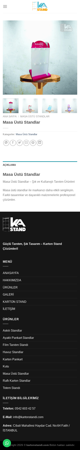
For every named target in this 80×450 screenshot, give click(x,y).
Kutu (6, 366)
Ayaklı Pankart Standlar (18, 337)
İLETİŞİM (9, 308)
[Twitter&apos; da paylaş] (20, 143)
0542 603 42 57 (25, 408)
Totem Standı (11, 387)
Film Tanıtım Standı (15, 344)
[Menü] (5, 6)
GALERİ (8, 294)
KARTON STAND (14, 301)
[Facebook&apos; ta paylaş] (13, 143)
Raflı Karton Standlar (16, 380)
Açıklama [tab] (9, 165)
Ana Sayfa (10, 116)
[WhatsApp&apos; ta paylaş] (6, 143)
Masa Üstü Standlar (34, 116)
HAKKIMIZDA (12, 280)
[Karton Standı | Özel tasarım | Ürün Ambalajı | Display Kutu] (40, 6)
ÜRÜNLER (10, 287)
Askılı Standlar (12, 330)
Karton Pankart (13, 359)
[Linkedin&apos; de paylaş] (40, 143)
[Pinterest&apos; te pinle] (33, 143)
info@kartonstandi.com (28, 417)
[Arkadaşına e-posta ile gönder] (26, 143)
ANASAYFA (11, 273)
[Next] (71, 57)
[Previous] (9, 57)
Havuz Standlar (13, 352)
